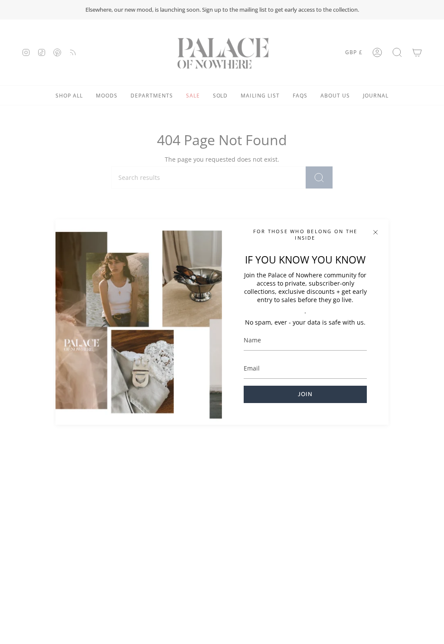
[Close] (375, 232)
